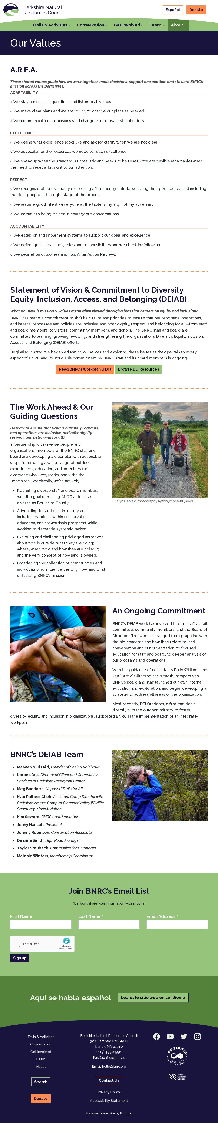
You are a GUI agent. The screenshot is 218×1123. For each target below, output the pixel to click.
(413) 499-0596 (108, 1052)
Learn (40, 1059)
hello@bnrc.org (114, 1066)
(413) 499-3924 (112, 1058)
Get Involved (40, 1052)
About (41, 1067)
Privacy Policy (109, 1092)
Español (173, 9)
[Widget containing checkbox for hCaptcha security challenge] (42, 944)
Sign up (19, 958)
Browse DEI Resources (138, 369)
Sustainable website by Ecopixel (109, 1113)
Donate (196, 9)
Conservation (40, 1044)
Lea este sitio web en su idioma (153, 997)
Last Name (90, 916)
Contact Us (109, 1080)
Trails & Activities (40, 1037)
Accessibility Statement (109, 1101)
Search (40, 1082)
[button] (51, 24)
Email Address (162, 916)
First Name (22, 916)
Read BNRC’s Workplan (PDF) (85, 369)
